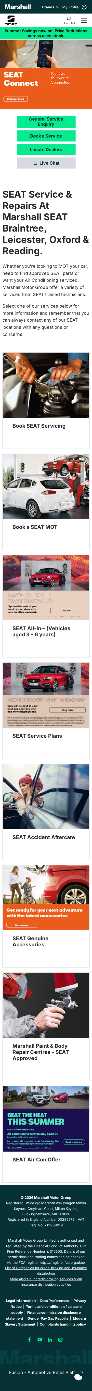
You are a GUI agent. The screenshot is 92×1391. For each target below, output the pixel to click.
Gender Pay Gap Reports (47, 1318)
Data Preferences (54, 1300)
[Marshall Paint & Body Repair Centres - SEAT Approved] (46, 1005)
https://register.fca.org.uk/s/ (62, 1262)
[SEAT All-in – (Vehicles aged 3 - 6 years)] (46, 587)
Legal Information (21, 1300)
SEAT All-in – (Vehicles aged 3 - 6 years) (41, 631)
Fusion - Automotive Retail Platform (46, 1372)
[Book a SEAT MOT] (46, 486)
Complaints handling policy (63, 1324)
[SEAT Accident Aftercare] (46, 796)
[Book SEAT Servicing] (46, 385)
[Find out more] (46, 33)
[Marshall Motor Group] (18, 6)
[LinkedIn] (50, 1340)
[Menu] (84, 20)
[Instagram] (60, 1340)
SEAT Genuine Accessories (31, 941)
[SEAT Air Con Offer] (46, 1119)
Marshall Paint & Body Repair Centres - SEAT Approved (41, 1052)
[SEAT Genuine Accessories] (46, 898)
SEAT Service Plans (37, 736)
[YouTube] (40, 1340)
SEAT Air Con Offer (37, 1160)
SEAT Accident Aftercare (44, 837)
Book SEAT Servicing (39, 426)
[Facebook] (29, 1340)
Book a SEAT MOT (35, 527)
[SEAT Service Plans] (46, 695)
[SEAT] (15, 20)
